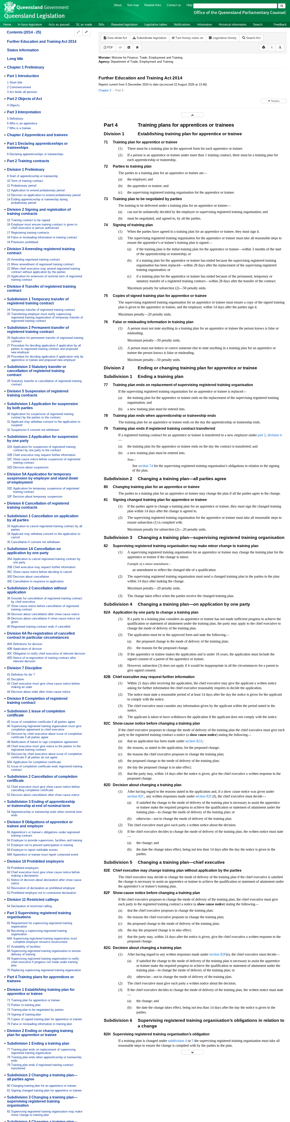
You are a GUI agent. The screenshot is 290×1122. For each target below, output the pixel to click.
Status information (23, 50)
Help (189, 5)
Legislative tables (155, 24)
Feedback (280, 24)
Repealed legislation (124, 24)
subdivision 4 (177, 1041)
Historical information (232, 24)
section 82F (217, 954)
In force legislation (30, 24)
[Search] (281, 5)
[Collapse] (86, 32)
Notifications (182, 24)
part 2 (262, 435)
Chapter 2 (105, 90)
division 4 (275, 435)
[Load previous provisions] (192, 114)
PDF (109, 47)
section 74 (145, 466)
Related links (152, 5)
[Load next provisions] (192, 1052)
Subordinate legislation (151, 38)
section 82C (135, 796)
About (118, 5)
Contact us (174, 5)
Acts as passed (59, 24)
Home (7, 24)
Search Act (253, 38)
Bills (101, 24)
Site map (133, 5)
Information (204, 24)
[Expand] (78, 32)
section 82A (194, 741)
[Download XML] (120, 47)
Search (257, 24)
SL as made (84, 24)
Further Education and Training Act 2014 (41, 41)
